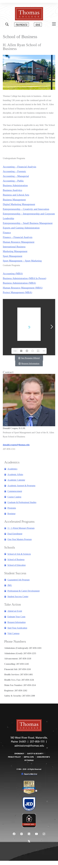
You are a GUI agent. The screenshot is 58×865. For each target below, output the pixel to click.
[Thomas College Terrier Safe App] (29, 820)
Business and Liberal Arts (16, 194)
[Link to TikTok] (44, 834)
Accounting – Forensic (14, 171)
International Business (14, 246)
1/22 (15, 351)
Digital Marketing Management (19, 204)
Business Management (14, 199)
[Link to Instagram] (21, 834)
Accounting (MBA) (13, 273)
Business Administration (15, 185)
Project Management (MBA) (17, 292)
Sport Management (12, 256)
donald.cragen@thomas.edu (16, 445)
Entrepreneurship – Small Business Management (28, 223)
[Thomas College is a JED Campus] (29, 804)
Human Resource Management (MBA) (23, 287)
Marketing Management (15, 251)
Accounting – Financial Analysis (19, 166)
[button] (21, 25)
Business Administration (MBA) (19, 283)
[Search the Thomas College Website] (7, 24)
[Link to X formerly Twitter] (29, 841)
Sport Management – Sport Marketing (22, 260)
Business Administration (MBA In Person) (24, 278)
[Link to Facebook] (14, 834)
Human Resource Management (18, 242)
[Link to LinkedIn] (29, 834)
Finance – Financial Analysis (17, 237)
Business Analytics (12, 190)
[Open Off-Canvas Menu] (54, 24)
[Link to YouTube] (36, 834)
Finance (7, 232)
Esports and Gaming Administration (21, 227)
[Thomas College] (29, 13)
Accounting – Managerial (16, 176)
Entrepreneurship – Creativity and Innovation (26, 209)
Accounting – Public (13, 180)
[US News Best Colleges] (29, 787)
